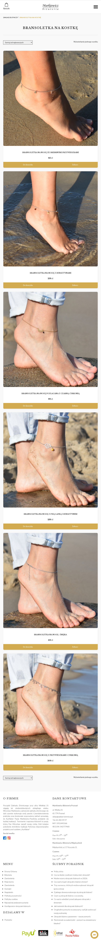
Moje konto (9, 882)
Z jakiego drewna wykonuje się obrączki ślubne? (73, 892)
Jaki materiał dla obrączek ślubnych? (68, 906)
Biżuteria (8, 875)
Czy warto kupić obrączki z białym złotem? (71, 882)
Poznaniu (8, 920)
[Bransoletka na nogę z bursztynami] (50, 219)
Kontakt (7, 889)
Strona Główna (10, 871)
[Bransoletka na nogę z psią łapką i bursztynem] (50, 460)
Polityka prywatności (12, 896)
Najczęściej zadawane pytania (16, 902)
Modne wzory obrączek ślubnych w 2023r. (71, 878)
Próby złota (58, 871)
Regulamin (8, 892)
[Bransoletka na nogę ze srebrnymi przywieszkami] (50, 98)
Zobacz (75, 165)
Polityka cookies (11, 899)
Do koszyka (28, 165)
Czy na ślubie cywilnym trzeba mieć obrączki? (72, 875)
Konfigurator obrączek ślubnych (17, 906)
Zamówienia (9, 878)
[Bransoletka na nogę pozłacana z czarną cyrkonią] (50, 339)
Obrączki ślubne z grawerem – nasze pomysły (72, 916)
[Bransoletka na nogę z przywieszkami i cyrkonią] (50, 701)
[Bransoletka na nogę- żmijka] (50, 580)
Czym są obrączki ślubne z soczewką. (68, 896)
